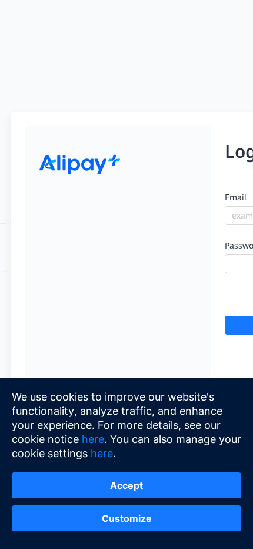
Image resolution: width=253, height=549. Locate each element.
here (93, 439)
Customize (127, 518)
